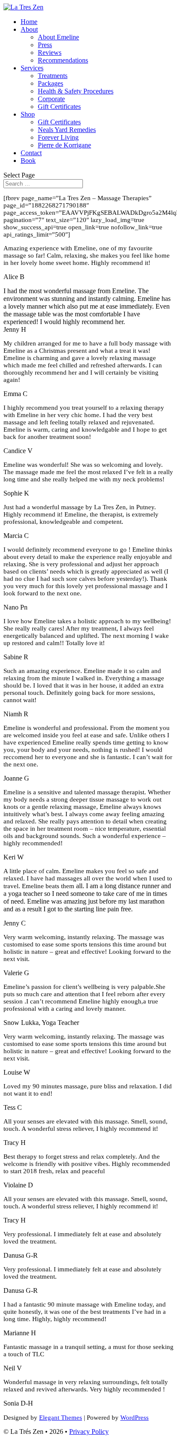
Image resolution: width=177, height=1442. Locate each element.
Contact (31, 152)
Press (45, 44)
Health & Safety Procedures (75, 91)
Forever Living (58, 137)
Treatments (52, 75)
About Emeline (58, 37)
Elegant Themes (60, 1417)
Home (29, 21)
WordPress (134, 1417)
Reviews (49, 52)
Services (32, 68)
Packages (50, 83)
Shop (28, 114)
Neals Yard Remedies (67, 129)
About (29, 29)
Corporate (51, 98)
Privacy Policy (89, 1431)
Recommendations (63, 60)
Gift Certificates (59, 106)
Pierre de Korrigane (64, 145)
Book (28, 160)
